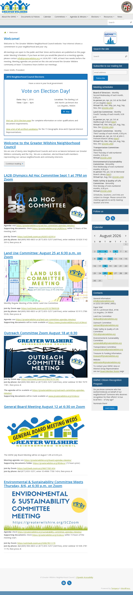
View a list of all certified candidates (22, 129)
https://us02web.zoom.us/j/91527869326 (40, 308)
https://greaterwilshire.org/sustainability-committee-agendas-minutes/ (50, 532)
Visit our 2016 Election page (18, 120)
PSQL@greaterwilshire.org (104, 334)
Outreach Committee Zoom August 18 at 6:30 (40, 333)
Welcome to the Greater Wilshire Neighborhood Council (42, 145)
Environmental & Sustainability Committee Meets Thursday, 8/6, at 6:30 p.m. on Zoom (43, 484)
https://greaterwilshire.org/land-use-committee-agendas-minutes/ (46, 319)
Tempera (115, 588)
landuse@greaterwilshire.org (105, 319)
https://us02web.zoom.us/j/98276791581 (40, 379)
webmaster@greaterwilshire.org (106, 362)
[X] (113, 218)
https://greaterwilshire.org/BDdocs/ (49, 463)
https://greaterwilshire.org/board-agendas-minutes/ (47, 460)
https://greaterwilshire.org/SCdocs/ (48, 534)
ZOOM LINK (107, 108)
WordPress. (125, 588)
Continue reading (13, 163)
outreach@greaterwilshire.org (105, 325)
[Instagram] (107, 218)
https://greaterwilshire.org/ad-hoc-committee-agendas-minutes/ (45, 225)
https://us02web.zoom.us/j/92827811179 (36, 543)
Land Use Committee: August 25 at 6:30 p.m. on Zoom (42, 255)
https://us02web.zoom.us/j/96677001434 (36, 468)
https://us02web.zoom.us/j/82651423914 (36, 236)
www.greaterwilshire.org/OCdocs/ (63, 396)
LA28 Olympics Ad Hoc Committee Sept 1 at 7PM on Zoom (45, 177)
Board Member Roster (109, 371)
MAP (109, 103)
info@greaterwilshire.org (29, 58)
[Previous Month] (94, 236)
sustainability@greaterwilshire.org (107, 343)
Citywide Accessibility (84, 577)
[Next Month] (125, 236)
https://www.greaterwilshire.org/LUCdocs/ (67, 322)
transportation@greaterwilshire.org (108, 349)
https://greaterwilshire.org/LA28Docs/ (49, 228)
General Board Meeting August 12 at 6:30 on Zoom (44, 406)
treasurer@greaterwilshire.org (106, 356)
